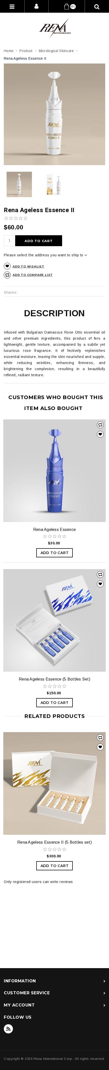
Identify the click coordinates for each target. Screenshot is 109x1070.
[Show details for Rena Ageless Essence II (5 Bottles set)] (54, 783)
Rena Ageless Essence (54, 529)
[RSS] (8, 1028)
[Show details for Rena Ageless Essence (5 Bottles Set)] (54, 620)
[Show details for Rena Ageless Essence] (54, 470)
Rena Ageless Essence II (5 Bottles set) (54, 842)
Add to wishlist (28, 266)
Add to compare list (33, 275)
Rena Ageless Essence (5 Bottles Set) (54, 679)
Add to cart (39, 241)
